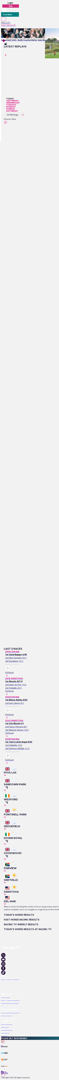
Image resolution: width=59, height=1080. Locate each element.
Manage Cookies (8, 1018)
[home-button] (4, 10)
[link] (10, 23)
